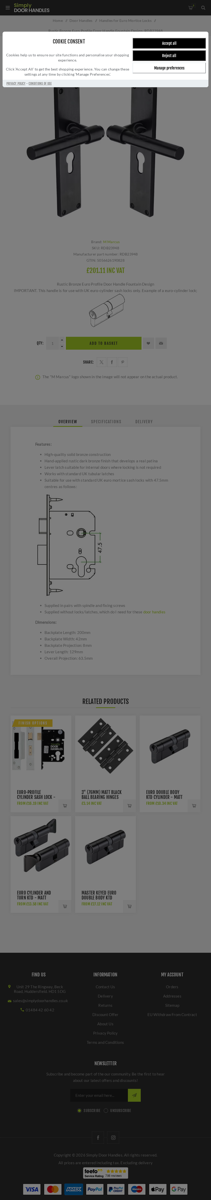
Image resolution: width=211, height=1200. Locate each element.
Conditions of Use (40, 83)
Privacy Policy (15, 83)
